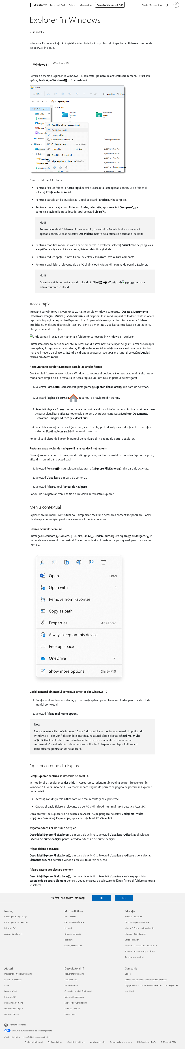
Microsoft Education (133, 916)
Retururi (68, 928)
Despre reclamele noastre (121, 1042)
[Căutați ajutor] (167, 5)
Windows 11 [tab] (41, 64)
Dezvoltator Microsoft (74, 973)
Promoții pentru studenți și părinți (140, 951)
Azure (6, 985)
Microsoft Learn (71, 985)
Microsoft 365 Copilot (13, 1008)
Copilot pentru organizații (15, 916)
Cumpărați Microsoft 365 (110, 5)
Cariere (128, 973)
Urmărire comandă (72, 934)
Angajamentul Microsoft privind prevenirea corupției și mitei (151, 985)
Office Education (132, 939)
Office (72, 5)
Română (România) (18, 1024)
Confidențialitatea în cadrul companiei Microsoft (146, 979)
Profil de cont (70, 916)
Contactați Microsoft (34, 1042)
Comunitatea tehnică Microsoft (78, 991)
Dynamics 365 (10, 991)
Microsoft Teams (11, 1014)
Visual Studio (70, 1014)
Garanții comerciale (73, 945)
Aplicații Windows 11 (13, 934)
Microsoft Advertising (13, 1002)
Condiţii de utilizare (76, 1042)
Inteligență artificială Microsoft (18, 973)
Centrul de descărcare (74, 922)
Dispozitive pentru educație (137, 922)
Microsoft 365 (57, 5)
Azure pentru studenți (134, 957)
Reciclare (68, 939)
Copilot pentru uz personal (16, 922)
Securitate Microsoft (13, 979)
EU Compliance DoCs (146, 1042)
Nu (124, 898)
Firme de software (72, 1008)
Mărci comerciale (97, 1042)
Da (101, 898)
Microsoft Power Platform (75, 1002)
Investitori (129, 991)
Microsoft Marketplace (74, 997)
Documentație (70, 979)
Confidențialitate (55, 1042)
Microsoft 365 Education (135, 934)
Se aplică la (38, 32)
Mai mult (84, 5)
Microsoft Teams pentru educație (139, 928)
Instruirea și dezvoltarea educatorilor (141, 945)
